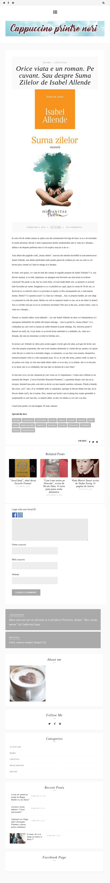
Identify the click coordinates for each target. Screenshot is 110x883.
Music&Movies (17, 766)
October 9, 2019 (23, 486)
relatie (62, 425)
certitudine (41, 420)
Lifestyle (60, 62)
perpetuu (41, 425)
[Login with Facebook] (14, 514)
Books (47, 62)
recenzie (52, 425)
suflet (16, 430)
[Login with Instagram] (20, 514)
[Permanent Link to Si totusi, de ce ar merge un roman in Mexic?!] (17, 843)
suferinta (85, 425)
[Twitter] (5, 3)
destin (52, 420)
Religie (13, 772)
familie (62, 420)
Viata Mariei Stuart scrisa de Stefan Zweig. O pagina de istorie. (85, 483)
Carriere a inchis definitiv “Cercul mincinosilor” (18, 809)
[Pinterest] (14, 3)
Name (19, 544)
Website (15, 574)
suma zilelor (28, 430)
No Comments (74, 227)
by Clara (56, 227)
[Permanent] (23, 476)
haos (15, 425)
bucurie (16, 420)
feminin (71, 420)
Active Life (15, 747)
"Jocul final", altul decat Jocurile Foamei (23, 482)
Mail (18, 559)
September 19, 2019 (54, 495)
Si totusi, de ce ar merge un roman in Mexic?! (34, 836)
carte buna (28, 420)
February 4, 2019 (36, 227)
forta (91, 420)
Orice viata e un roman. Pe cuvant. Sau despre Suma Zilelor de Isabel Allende (55, 75)
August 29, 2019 (85, 489)
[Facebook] (10, 3)
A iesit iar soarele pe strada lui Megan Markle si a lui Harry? (20, 797)
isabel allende (27, 425)
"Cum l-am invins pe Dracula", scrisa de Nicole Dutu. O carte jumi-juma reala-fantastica (54, 486)
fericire (81, 420)
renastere (73, 425)
